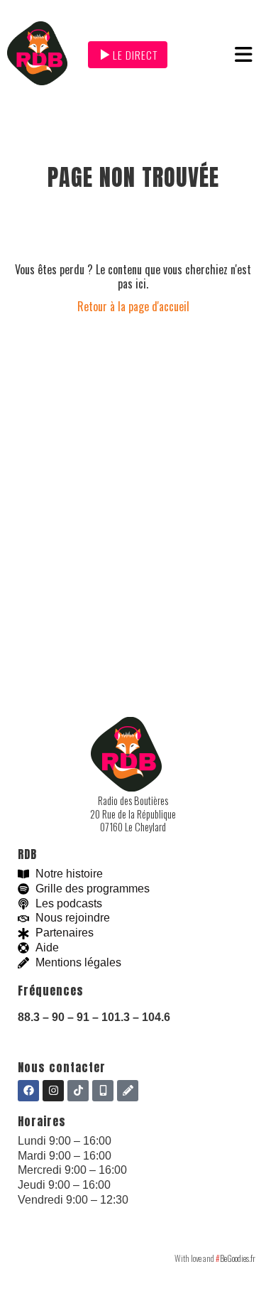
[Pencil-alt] (127, 1090)
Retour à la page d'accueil (133, 306)
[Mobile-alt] (102, 1090)
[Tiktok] (78, 1090)
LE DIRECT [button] (135, 55)
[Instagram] (53, 1090)
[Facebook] (28, 1090)
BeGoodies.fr (235, 1258)
